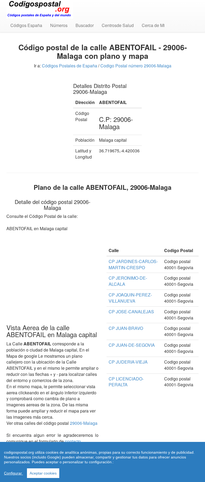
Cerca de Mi (153, 25)
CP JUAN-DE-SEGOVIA (132, 345)
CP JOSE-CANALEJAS (131, 312)
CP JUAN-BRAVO (126, 328)
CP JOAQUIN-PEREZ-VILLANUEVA (130, 298)
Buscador (85, 25)
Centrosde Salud (118, 25)
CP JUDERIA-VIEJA (128, 362)
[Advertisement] (35, 104)
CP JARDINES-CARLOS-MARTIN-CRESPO (133, 264)
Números (59, 25)
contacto (73, 441)
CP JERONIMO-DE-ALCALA (128, 281)
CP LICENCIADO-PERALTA (126, 382)
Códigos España (26, 25)
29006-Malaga (83, 423)
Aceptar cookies (43, 473)
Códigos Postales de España (69, 66)
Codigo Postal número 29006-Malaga (135, 66)
